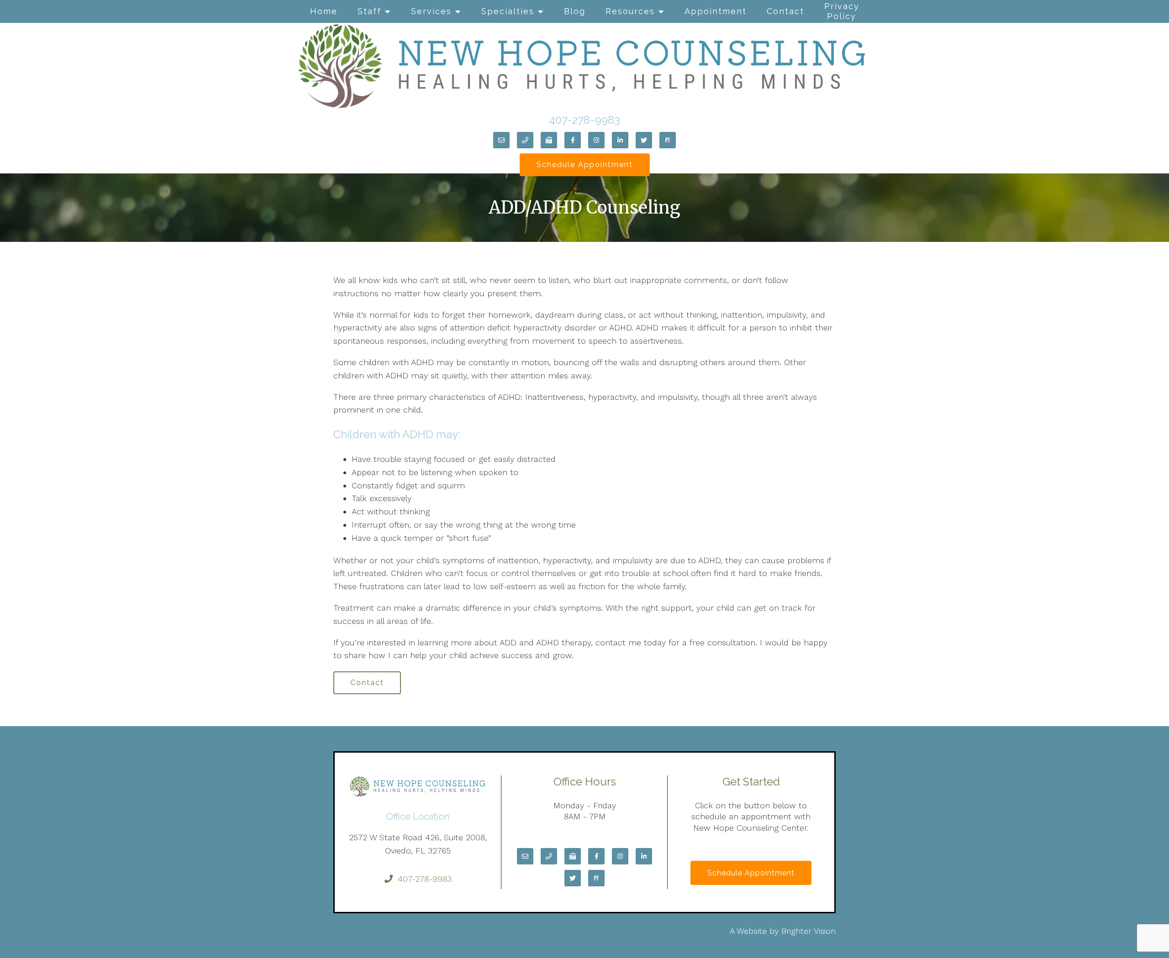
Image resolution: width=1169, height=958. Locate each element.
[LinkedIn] (620, 140)
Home (323, 11)
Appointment (716, 11)
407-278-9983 (584, 119)
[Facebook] (572, 140)
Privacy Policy (841, 11)
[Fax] (549, 140)
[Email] (501, 140)
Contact (785, 11)
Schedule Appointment (585, 164)
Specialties (507, 11)
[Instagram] (596, 140)
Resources (630, 11)
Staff (369, 11)
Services (431, 11)
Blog (574, 11)
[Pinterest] (667, 140)
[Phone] (525, 140)
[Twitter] (644, 140)
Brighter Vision (808, 931)
